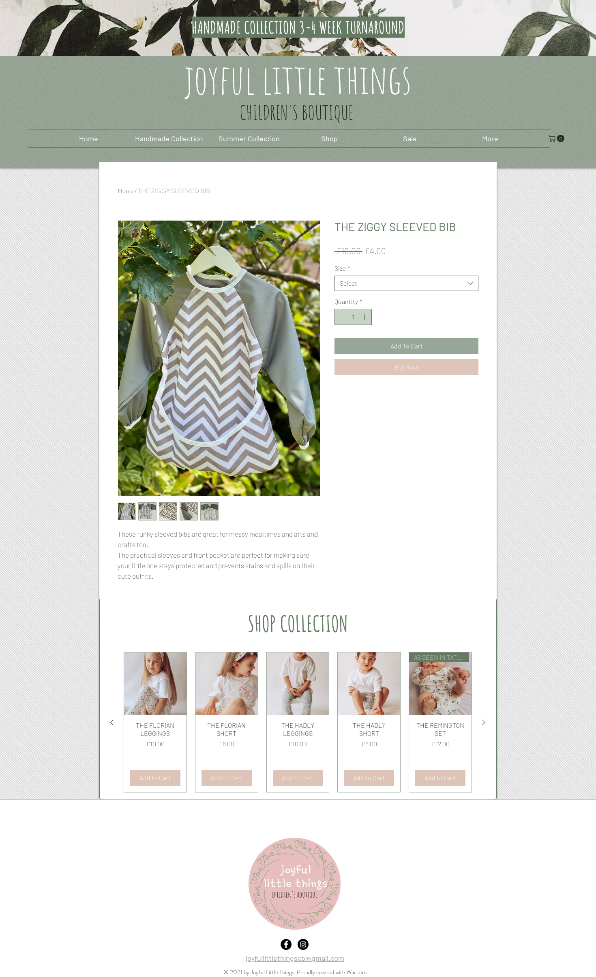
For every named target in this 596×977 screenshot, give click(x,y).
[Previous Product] (112, 722)
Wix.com (356, 972)
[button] (557, 138)
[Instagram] (303, 944)
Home (125, 190)
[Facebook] (286, 944)
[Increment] (365, 317)
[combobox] (406, 283)
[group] (298, 722)
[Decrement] (341, 317)
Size (342, 268)
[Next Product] (484, 722)
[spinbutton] (353, 317)
